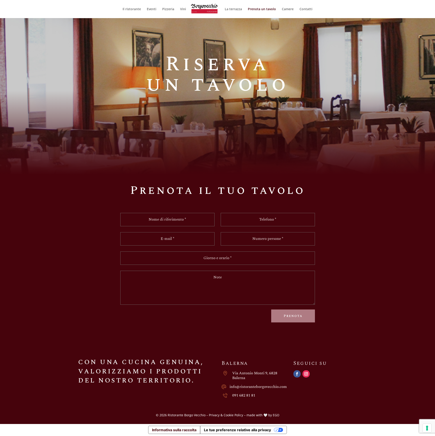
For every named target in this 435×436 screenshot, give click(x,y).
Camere (288, 9)
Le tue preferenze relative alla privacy (237, 430)
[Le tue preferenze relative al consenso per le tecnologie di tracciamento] (427, 428)
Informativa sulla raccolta (174, 430)
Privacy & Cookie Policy (226, 415)
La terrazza (233, 9)
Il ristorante (132, 9)
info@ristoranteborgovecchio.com (258, 387)
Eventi (151, 9)
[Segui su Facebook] (297, 374)
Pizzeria (168, 9)
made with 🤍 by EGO (262, 415)
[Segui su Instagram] (306, 374)
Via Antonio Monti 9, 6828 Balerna (254, 375)
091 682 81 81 (243, 395)
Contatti (306, 9)
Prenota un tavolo (262, 9)
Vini (183, 9)
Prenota (293, 316)
